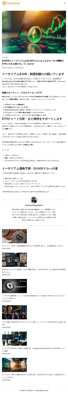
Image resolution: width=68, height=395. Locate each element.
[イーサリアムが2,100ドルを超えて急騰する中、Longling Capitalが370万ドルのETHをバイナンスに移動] (34, 339)
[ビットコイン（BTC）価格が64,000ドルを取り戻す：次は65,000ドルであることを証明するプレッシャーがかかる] (34, 365)
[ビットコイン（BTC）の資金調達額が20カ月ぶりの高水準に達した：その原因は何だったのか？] (34, 236)
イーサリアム (5, 57)
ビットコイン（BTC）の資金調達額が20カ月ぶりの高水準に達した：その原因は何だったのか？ (33, 246)
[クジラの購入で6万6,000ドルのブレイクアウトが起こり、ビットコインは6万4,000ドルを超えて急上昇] (34, 312)
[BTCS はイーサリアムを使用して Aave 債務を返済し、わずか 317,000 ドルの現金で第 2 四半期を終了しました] (34, 260)
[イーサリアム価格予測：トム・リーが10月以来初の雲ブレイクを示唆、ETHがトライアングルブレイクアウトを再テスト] (34, 286)
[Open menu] (64, 3)
